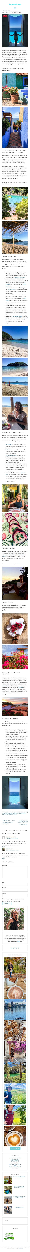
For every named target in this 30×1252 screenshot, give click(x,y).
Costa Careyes (5, 813)
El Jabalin (8, 464)
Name (4, 882)
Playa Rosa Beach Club (11, 455)
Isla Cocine (19, 813)
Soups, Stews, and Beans (15, 1166)
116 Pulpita (20, 687)
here (19, 564)
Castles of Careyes (17, 812)
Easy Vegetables (15, 1160)
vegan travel (14, 814)
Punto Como (8, 450)
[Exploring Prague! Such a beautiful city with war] (15, 1009)
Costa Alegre (24, 812)
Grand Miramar (5, 686)
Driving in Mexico (13, 813)
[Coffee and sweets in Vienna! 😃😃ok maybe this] (15, 988)
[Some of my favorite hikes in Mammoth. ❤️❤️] (15, 1072)
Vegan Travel (5, 812)
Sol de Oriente (11, 289)
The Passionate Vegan (15, 5)
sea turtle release (17, 316)
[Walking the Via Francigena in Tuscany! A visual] (15, 1115)
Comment (4, 865)
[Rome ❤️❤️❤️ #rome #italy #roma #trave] (15, 1051)
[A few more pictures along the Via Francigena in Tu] (15, 1093)
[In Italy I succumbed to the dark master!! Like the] (15, 1136)
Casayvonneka (9, 836)
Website (4, 893)
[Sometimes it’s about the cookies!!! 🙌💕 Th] (15, 1030)
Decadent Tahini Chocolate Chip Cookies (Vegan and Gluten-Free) (22, 822)
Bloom (21, 1248)
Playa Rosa (8, 814)
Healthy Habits (15, 1161)
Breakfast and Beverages (15, 1157)
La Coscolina (9, 444)
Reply (3, 846)
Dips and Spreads (15, 1159)
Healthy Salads (15, 1163)
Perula (4, 814)
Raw (15, 1165)
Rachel (8, 848)
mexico (24, 813)
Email (4, 887)
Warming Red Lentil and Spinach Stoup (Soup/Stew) (8, 822)
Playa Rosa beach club (19, 277)
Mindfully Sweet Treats (15, 1164)
